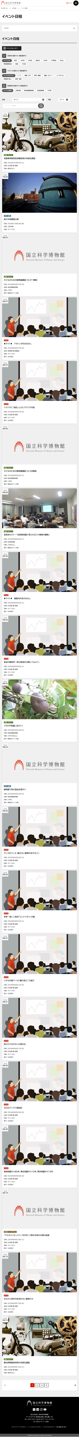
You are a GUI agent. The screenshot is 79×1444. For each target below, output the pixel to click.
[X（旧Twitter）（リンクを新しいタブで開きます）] (34, 1409)
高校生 (38, 60)
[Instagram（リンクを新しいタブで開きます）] (41, 1409)
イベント (14, 8)
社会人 (62, 60)
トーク (19, 75)
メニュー (75, 3)
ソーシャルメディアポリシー (35, 1426)
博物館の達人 (8, 79)
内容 (3, 99)
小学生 (23, 60)
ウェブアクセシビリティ (49, 1426)
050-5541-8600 (34, 1419)
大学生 (45, 60)
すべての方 (7, 60)
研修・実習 (18, 79)
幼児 (15, 60)
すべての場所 (8, 90)
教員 (16, 64)
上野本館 (18, 90)
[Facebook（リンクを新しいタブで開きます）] (37, 1409)
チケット (70, 3)
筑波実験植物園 (29, 90)
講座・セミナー (48, 75)
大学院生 (53, 60)
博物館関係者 (8, 64)
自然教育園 (40, 90)
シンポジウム (60, 75)
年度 (49, 99)
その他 (24, 64)
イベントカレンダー (12, 48)
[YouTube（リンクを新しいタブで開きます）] (45, 1409)
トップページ (4, 8)
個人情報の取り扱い (61, 1426)
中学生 (30, 60)
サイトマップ (15, 1426)
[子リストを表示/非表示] (39, 28)
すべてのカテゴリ (9, 75)
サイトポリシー (22, 1426)
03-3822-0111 (37, 1421)
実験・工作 (27, 75)
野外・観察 (37, 75)
